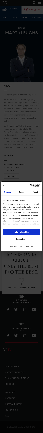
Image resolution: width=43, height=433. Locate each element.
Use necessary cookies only (21, 246)
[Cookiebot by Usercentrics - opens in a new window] (30, 185)
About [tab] (35, 192)
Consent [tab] (7, 192)
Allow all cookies (21, 232)
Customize (20, 239)
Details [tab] (21, 192)
